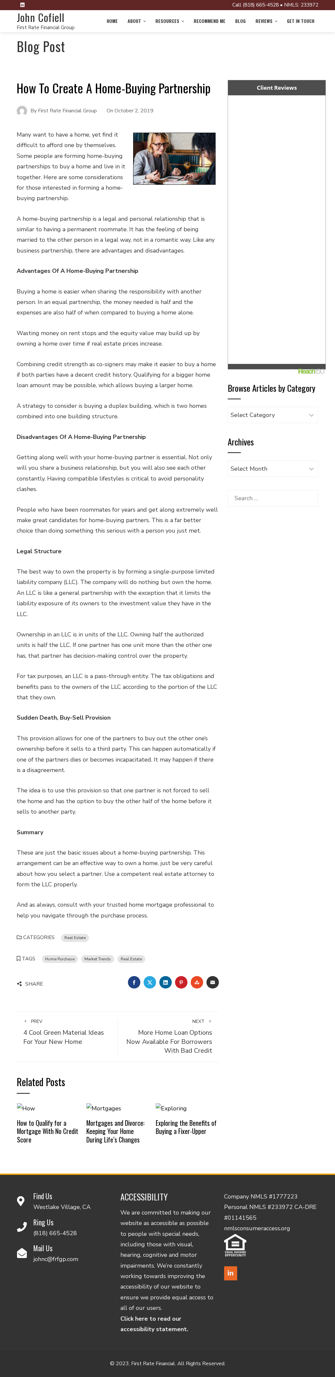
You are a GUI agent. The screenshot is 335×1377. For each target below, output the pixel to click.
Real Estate (75, 937)
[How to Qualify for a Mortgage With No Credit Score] (26, 1108)
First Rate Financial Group (46, 27)
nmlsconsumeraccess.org (257, 1228)
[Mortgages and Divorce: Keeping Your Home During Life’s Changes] (103, 1108)
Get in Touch (300, 20)
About (134, 20)
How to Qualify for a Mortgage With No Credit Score (47, 1131)
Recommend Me (209, 20)
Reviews (264, 20)
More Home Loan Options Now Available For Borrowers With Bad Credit (169, 1036)
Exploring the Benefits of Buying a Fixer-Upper (186, 1127)
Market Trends (97, 959)
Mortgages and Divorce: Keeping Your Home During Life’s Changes (115, 1131)
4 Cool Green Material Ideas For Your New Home (63, 1032)
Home (112, 20)
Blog (240, 20)
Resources (167, 20)
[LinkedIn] (230, 1273)
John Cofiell (40, 17)
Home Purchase (60, 959)
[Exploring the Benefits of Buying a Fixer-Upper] (171, 1108)
